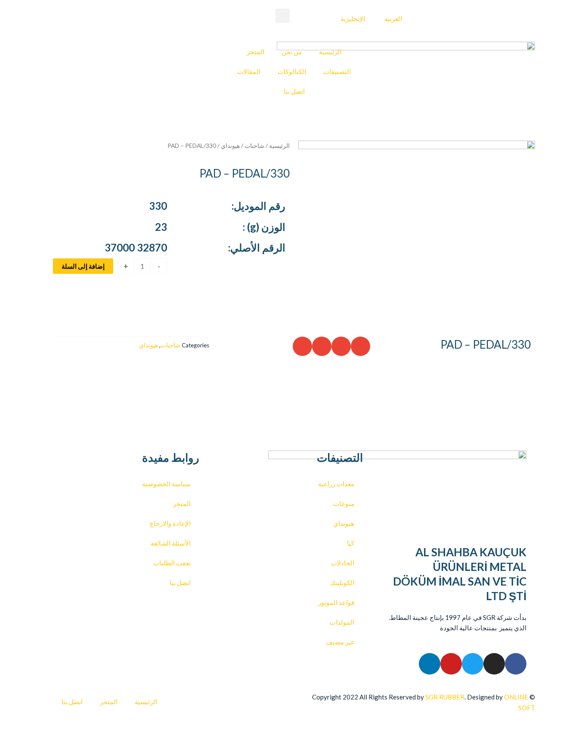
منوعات (343, 503)
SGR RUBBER (444, 697)
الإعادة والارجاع (170, 523)
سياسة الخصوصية (166, 484)
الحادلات (342, 563)
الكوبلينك (342, 582)
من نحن (292, 51)
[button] (282, 16)
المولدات (342, 622)
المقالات (248, 71)
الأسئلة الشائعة (171, 543)
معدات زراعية (336, 484)
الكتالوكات (292, 71)
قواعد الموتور (336, 602)
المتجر (255, 51)
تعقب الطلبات (172, 563)
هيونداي (230, 145)
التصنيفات (337, 71)
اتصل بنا (294, 91)
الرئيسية (330, 51)
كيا (350, 543)
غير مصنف (340, 642)
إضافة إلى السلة (83, 266)
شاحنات (254, 145)
